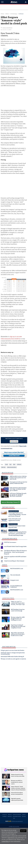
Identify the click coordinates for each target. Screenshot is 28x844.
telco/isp (3, 467)
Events (4, 565)
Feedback (4, 816)
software (19, 464)
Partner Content (8, 507)
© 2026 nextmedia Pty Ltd (17, 821)
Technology (14, 14)
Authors (24, 814)
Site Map (24, 816)
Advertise (10, 816)
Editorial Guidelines (17, 814)
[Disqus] (14, 682)
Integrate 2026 (14, 580)
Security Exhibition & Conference (16, 586)
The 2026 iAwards (15, 575)
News (7, 14)
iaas (10, 464)
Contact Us (4, 814)
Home (2, 14)
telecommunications (11, 467)
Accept (23, 830)
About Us (10, 814)
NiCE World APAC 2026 (16, 569)
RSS (14, 818)
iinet (14, 464)
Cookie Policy (5, 841)
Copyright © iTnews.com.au (6, 460)
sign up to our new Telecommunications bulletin (11, 338)
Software (21, 14)
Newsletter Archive (17, 816)
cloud (6, 464)
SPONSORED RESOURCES (9, 538)
